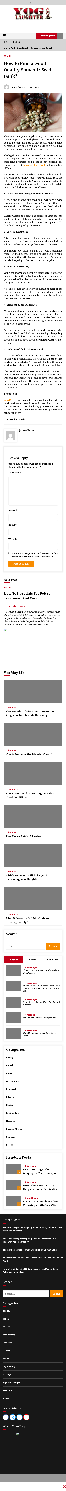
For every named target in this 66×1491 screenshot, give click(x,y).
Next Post (10, 579)
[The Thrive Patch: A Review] (33, 816)
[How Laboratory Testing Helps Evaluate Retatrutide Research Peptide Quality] (13, 1185)
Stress (9, 1144)
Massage (10, 1121)
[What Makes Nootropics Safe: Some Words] (13, 1033)
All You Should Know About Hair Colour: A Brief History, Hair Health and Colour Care (41, 988)
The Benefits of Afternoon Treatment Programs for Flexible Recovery (30, 713)
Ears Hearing (12, 1081)
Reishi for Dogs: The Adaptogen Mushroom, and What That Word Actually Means (40, 1171)
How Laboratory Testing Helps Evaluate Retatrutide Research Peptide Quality (40, 1187)
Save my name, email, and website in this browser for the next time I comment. (35, 555)
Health (7, 56)
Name (12, 510)
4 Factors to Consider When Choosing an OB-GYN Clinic (41, 1203)
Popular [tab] (14, 959)
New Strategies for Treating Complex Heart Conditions (30, 795)
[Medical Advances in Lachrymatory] (13, 1017)
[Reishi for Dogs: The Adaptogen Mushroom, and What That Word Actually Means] (13, 1169)
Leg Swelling (12, 1113)
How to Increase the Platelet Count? (29, 754)
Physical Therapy (14, 1129)
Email (12, 524)
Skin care (10, 1136)
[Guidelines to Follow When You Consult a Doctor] (13, 1002)
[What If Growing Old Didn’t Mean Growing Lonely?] (33, 898)
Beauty (9, 1057)
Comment (15, 472)
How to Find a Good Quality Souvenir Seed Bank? (27, 70)
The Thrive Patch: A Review (23, 836)
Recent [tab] (32, 959)
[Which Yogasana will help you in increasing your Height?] (33, 855)
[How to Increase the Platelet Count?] (33, 734)
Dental (9, 1065)
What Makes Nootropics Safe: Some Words (39, 1034)
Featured (11, 1089)
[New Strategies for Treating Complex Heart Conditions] (33, 773)
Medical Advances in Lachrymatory (39, 1018)
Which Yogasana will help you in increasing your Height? (27, 877)
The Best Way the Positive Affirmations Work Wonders (41, 971)
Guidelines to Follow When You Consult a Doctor (41, 1003)
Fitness (10, 1097)
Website (12, 539)
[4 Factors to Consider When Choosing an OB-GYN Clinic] (13, 1201)
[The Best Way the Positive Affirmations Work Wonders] (13, 970)
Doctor (9, 1073)
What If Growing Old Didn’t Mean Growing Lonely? (27, 920)
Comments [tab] (52, 959)
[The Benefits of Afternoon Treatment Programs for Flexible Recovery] (33, 691)
